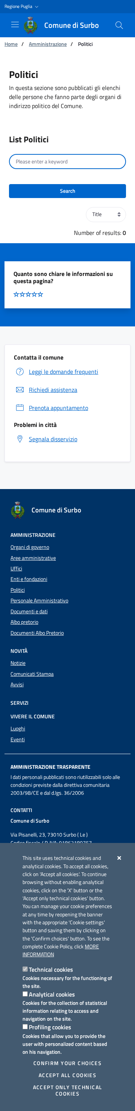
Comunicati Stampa (32, 674)
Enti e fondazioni (28, 579)
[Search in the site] (119, 25)
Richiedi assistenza (53, 389)
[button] (22, 6)
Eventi (17, 739)
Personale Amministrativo (39, 600)
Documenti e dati (29, 611)
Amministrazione (48, 44)
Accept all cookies (68, 1075)
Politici (17, 590)
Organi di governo (29, 547)
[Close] (119, 858)
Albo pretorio (24, 622)
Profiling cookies (50, 1027)
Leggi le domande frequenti (63, 371)
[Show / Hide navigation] (15, 24)
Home (11, 44)
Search (67, 191)
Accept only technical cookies (67, 1090)
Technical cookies (51, 969)
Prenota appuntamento (58, 407)
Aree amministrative (33, 558)
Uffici (16, 568)
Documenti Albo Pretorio (37, 633)
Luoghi (17, 728)
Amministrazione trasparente (50, 767)
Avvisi (17, 684)
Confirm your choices (67, 1063)
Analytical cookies (52, 994)
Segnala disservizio (53, 438)
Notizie (18, 663)
